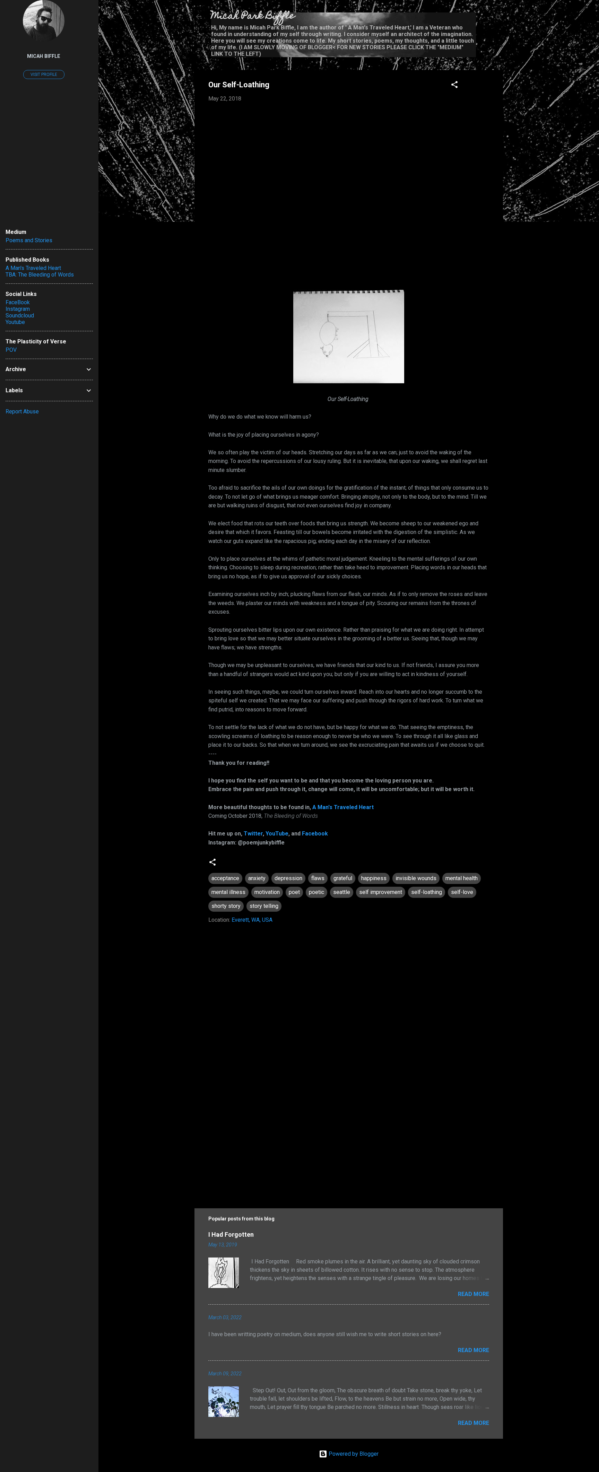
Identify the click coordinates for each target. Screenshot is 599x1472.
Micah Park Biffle (253, 16)
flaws (317, 878)
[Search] (499, 18)
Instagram (18, 309)
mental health (461, 878)
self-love (462, 892)
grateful (342, 878)
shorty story (226, 906)
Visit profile (44, 74)
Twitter (253, 833)
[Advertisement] (348, 1138)
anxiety (257, 878)
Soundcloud (20, 315)
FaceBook (18, 302)
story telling (264, 906)
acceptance (225, 878)
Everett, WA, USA (252, 920)
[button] (454, 85)
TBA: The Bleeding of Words (40, 274)
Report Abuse (22, 411)
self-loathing (426, 892)
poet (294, 892)
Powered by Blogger (353, 1454)
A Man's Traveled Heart (343, 807)
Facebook (315, 833)
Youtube (15, 322)
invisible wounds (416, 878)
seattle (341, 892)
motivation (267, 892)
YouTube (277, 833)
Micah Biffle (43, 56)
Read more (473, 1294)
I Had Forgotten (231, 1234)
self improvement (380, 892)
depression (288, 878)
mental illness (228, 892)
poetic (316, 892)
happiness (374, 878)
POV (11, 350)
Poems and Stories (29, 240)
